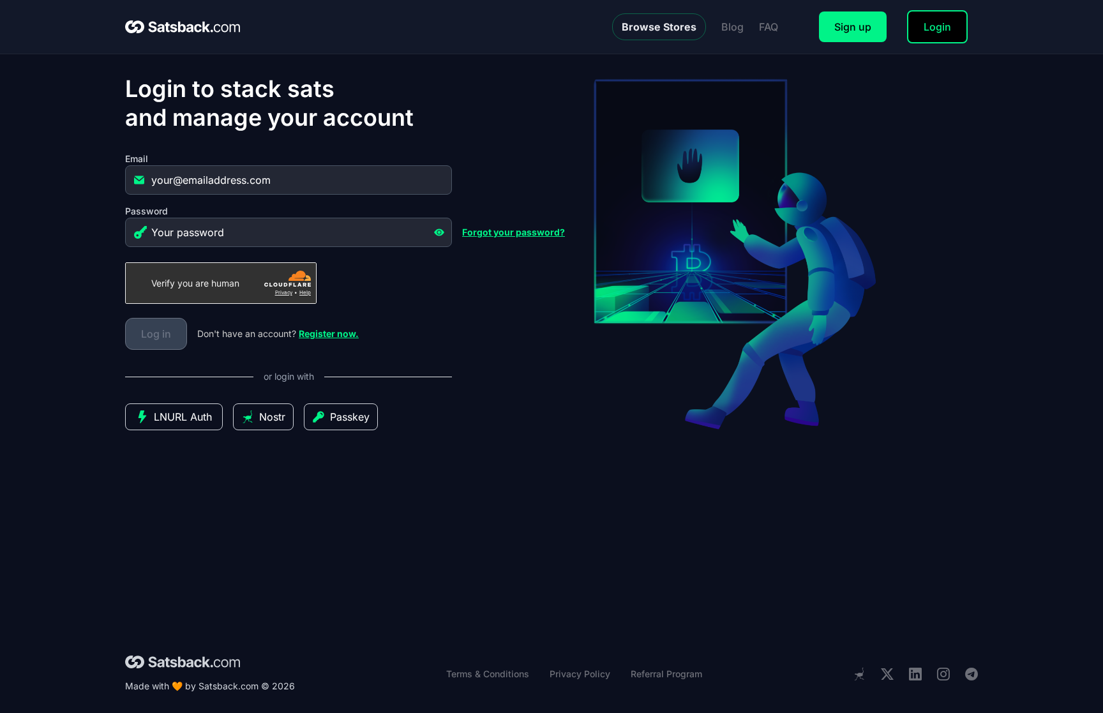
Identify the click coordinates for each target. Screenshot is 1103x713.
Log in (156, 333)
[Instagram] (943, 674)
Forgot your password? (513, 232)
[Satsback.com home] (182, 26)
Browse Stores (659, 26)
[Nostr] (859, 674)
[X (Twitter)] (887, 674)
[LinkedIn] (915, 674)
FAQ (768, 26)
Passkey (350, 416)
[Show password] (439, 232)
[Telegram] (971, 674)
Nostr (272, 416)
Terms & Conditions (487, 673)
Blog (732, 26)
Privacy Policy (580, 673)
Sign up (852, 26)
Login (937, 26)
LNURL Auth (183, 416)
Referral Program (666, 673)
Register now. (329, 333)
